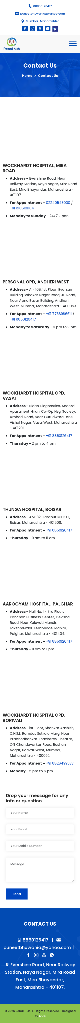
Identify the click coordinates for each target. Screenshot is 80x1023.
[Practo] (55, 28)
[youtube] (40, 28)
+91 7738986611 (59, 313)
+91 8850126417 (23, 319)
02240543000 (58, 202)
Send (17, 894)
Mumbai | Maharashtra (42, 21)
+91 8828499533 (60, 763)
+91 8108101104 (22, 208)
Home (27, 75)
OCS (42, 1016)
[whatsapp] (47, 28)
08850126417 (42, 6)
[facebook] (25, 28)
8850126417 (35, 940)
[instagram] (32, 28)
